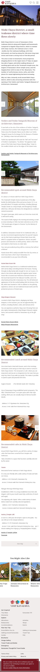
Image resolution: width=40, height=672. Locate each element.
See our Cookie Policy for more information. (16, 668)
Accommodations (6, 625)
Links (22, 654)
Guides (3, 635)
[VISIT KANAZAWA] (8, 4)
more (12, 563)
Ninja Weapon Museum (8, 297)
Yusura (3, 467)
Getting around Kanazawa (9, 633)
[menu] (37, 2)
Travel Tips (26, 633)
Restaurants (5, 623)
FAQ (24, 635)
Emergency (5, 646)
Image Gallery (6, 640)
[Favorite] (31, 3)
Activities (25, 620)
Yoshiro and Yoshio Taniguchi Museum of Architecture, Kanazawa (19, 154)
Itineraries (4, 615)
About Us (23, 656)
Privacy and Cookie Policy (8, 656)
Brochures (4, 638)
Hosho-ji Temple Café (7, 514)
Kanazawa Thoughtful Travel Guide (13, 648)
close (37, 660)
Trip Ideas (4, 613)
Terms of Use (5, 654)
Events (25, 625)
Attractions (4, 620)
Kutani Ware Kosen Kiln (8, 263)
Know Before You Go (7, 630)
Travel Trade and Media (9, 643)
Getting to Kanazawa (29, 630)
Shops (25, 623)
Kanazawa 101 (27, 613)
